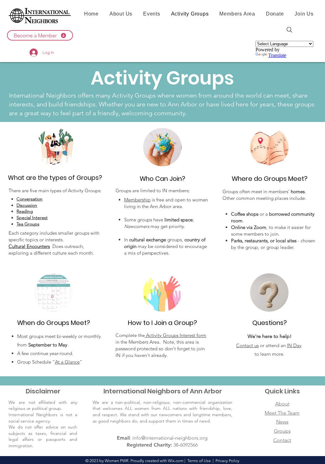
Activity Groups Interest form (175, 335)
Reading (25, 211)
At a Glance (67, 362)
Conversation (30, 199)
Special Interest (32, 217)
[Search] (289, 29)
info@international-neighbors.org (170, 438)
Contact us (247, 345)
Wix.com (175, 460)
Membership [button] (137, 200)
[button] (40, 35)
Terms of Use (199, 460)
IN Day (294, 345)
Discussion (27, 205)
